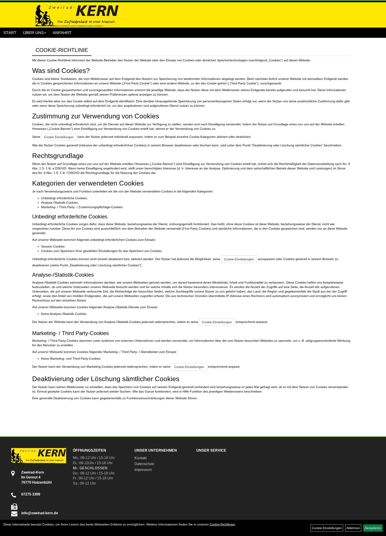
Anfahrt (62, 32)
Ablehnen (353, 528)
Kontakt (140, 458)
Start (9, 32)
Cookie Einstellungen (59, 137)
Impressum (143, 470)
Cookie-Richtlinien (222, 524)
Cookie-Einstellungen (239, 259)
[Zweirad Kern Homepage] (77, 14)
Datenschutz (144, 464)
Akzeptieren (373, 528)
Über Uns (33, 32)
